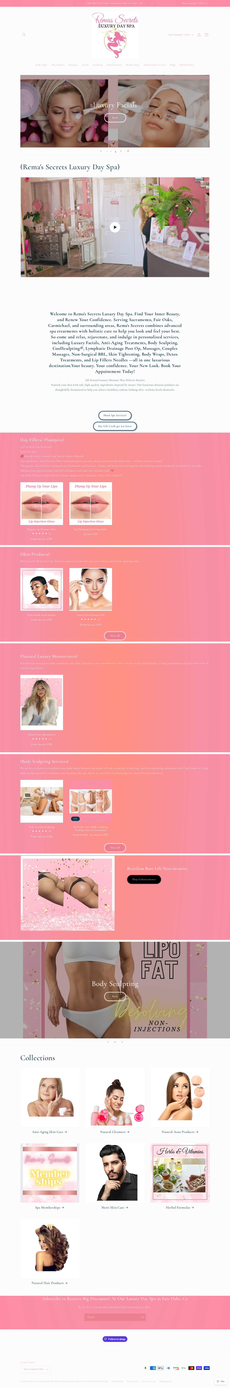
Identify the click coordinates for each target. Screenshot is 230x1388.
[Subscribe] (142, 1317)
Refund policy (118, 1381)
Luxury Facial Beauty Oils (90, 615)
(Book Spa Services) (115, 415)
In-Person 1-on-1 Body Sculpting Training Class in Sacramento (90, 828)
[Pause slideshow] (128, 151)
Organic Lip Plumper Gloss (41, 529)
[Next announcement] (152, 3)
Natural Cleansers (113, 1132)
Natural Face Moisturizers (42, 734)
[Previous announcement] (78, 3)
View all (115, 635)
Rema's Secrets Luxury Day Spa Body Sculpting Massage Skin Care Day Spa (59, 1381)
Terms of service (149, 1381)
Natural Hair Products (48, 1283)
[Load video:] (115, 227)
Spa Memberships (47, 1207)
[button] (24, 34)
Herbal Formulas (178, 1207)
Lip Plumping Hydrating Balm (90, 529)
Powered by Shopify (100, 1381)
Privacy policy (133, 1381)
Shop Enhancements (144, 879)
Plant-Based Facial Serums (42, 615)
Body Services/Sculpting (41, 827)
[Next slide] (121, 151)
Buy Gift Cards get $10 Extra (115, 426)
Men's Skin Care (112, 1207)
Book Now (115, 127)
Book (115, 996)
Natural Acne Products (178, 1132)
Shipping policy (165, 1381)
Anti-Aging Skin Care (47, 1132)
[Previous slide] (101, 151)
